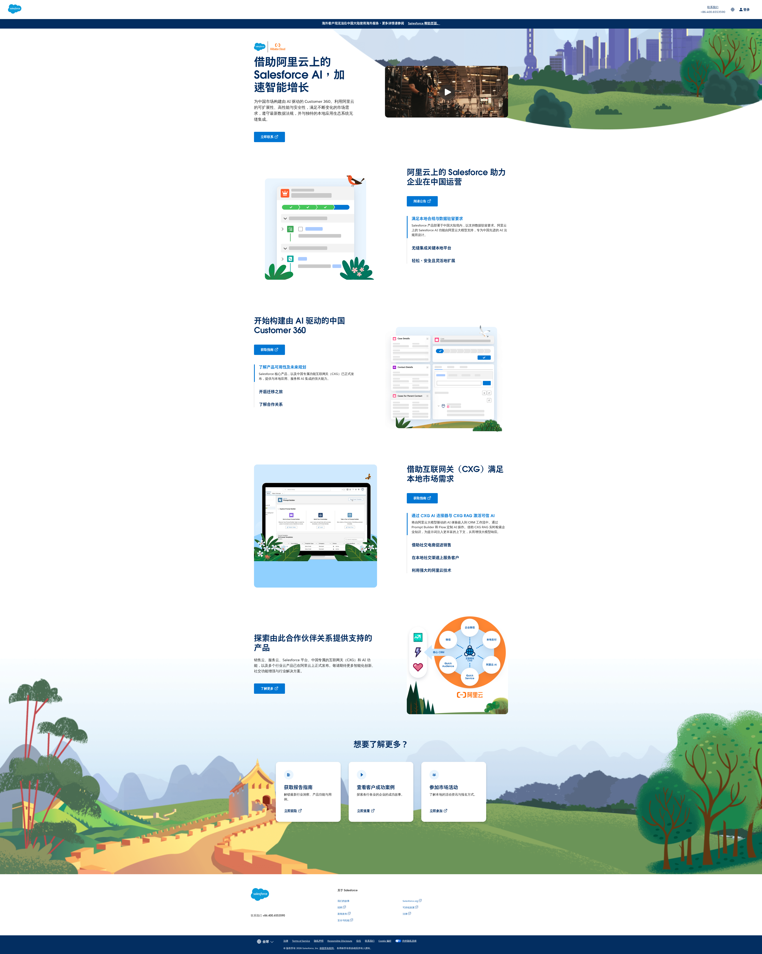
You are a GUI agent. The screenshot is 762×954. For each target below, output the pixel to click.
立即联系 (267, 137)
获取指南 (267, 350)
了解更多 (267, 688)
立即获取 (290, 811)
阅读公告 (420, 201)
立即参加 (436, 811)
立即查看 (363, 811)
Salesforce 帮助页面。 (424, 23)
